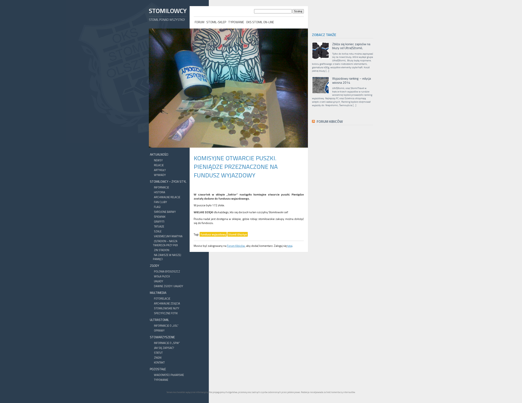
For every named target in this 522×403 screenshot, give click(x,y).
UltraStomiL (159, 319)
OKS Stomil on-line (260, 22)
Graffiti (159, 222)
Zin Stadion (161, 250)
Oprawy (159, 330)
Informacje (161, 187)
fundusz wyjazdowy (213, 234)
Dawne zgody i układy (168, 286)
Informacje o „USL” (166, 326)
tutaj (289, 246)
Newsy (158, 160)
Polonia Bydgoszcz (167, 271)
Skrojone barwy (165, 212)
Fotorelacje (162, 298)
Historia (159, 192)
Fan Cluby (160, 202)
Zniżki (157, 358)
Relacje (159, 165)
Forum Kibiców (236, 246)
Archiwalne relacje (167, 197)
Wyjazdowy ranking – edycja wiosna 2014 (351, 80)
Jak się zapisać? (164, 348)
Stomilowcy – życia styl (168, 181)
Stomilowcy (167, 10)
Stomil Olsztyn (237, 234)
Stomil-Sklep (216, 22)
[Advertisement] (342, 219)
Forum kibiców (330, 121)
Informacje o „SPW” (167, 343)
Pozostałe (158, 369)
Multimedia (158, 292)
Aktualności (159, 154)
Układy (158, 281)
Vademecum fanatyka (168, 236)
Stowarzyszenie (162, 337)
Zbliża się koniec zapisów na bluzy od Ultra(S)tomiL (351, 46)
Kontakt (159, 362)
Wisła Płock (162, 276)
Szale (157, 231)
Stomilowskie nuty (166, 308)
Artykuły (160, 170)
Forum (199, 22)
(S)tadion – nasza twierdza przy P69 (165, 243)
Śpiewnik (159, 217)
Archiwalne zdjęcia (167, 303)
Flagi (157, 207)
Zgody (154, 265)
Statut (158, 353)
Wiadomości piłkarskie (169, 375)
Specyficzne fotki (166, 313)
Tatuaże (159, 226)
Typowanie (236, 22)
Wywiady (160, 175)
